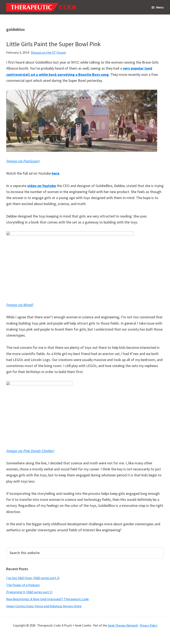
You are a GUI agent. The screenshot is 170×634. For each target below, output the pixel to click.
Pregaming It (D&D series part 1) (29, 592)
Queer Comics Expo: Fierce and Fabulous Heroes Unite (43, 606)
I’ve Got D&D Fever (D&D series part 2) (33, 578)
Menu (160, 7)
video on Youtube (41, 185)
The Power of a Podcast (23, 585)
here (55, 173)
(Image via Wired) (19, 304)
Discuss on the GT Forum (48, 52)
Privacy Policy (148, 625)
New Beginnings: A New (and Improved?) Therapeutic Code (47, 599)
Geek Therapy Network (123, 625)
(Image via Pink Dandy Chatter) (30, 450)
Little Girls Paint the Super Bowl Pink (53, 44)
